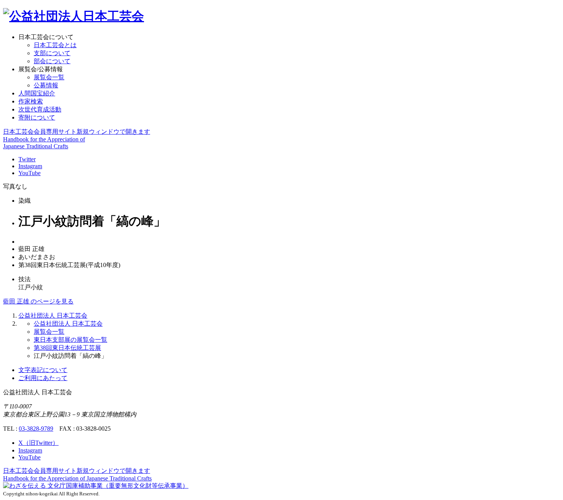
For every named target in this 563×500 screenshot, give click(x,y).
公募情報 (46, 85)
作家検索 (30, 101)
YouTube (29, 173)
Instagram (30, 166)
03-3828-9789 (36, 428)
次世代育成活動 (39, 109)
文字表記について (42, 370)
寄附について (36, 117)
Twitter (27, 159)
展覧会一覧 (49, 77)
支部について (52, 53)
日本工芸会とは (55, 45)
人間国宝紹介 (36, 93)
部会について (52, 61)
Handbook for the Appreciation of (77, 478)
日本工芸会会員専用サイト (76, 131)
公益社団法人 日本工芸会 (52, 315)
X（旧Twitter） (38, 442)
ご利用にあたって (42, 378)
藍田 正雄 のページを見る (38, 301)
